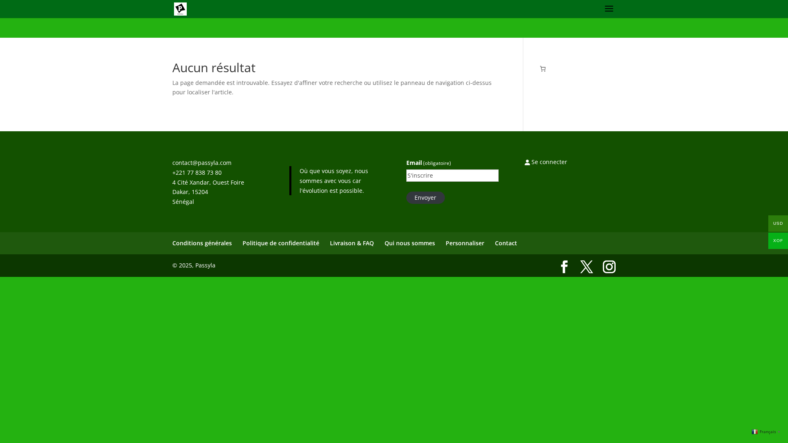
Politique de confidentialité (281, 243)
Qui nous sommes (410, 243)
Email (428, 163)
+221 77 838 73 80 (197, 172)
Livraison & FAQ (352, 243)
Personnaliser (465, 243)
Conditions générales (202, 243)
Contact (506, 243)
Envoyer (425, 197)
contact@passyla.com (201, 163)
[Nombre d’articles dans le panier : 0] (543, 69)
